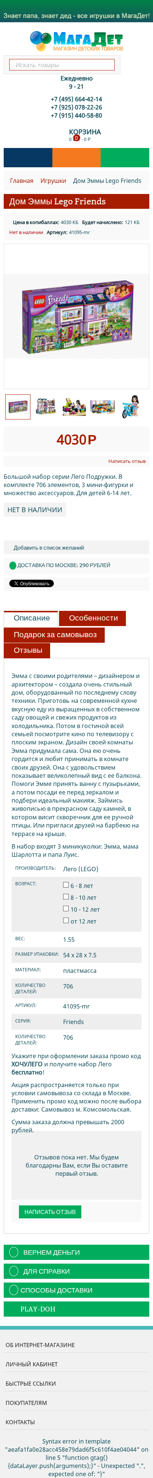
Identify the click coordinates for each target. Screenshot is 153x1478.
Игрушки (53, 181)
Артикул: (57, 232)
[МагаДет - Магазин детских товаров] (76, 40)
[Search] (108, 64)
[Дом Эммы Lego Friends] (76, 316)
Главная (21, 181)
